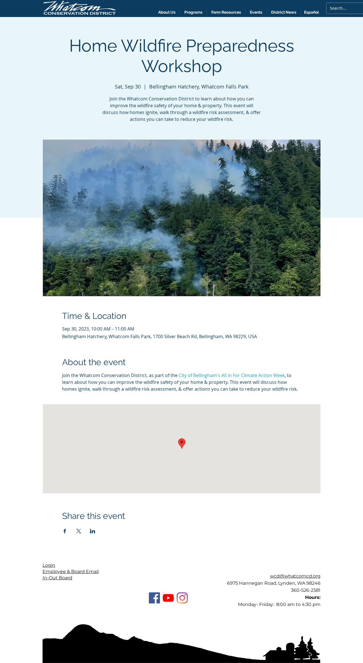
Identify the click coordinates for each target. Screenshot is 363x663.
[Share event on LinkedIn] (92, 531)
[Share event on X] (78, 531)
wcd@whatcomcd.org (295, 576)
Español (311, 12)
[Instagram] (182, 597)
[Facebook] (154, 597)
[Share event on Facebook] (64, 531)
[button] (284, 12)
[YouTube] (168, 597)
